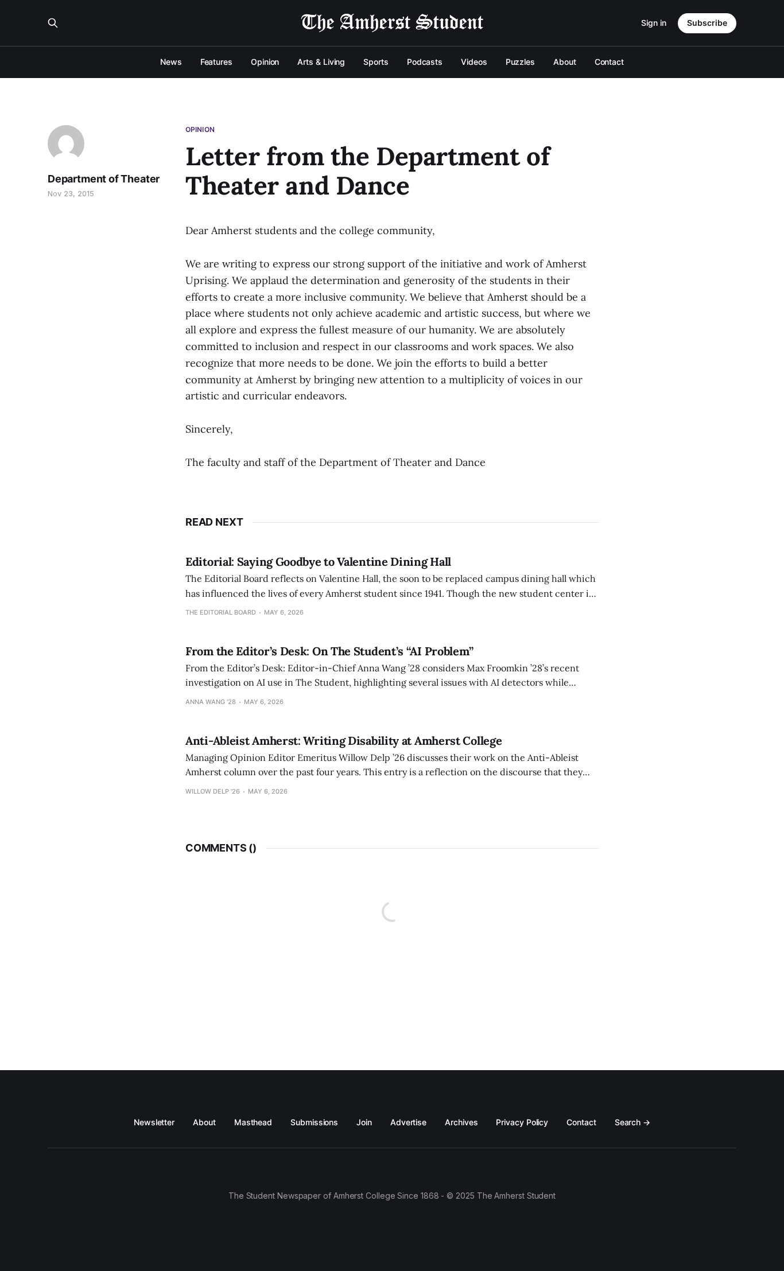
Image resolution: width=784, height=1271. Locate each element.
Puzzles (520, 62)
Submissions (314, 1122)
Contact (609, 62)
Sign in (653, 23)
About (564, 62)
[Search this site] (52, 23)
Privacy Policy (522, 1122)
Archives (461, 1122)
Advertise (408, 1122)
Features (216, 62)
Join (364, 1122)
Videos (474, 62)
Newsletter (154, 1122)
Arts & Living (321, 62)
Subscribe (707, 23)
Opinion (265, 62)
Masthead (253, 1122)
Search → (632, 1122)
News (171, 62)
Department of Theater (104, 179)
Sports (376, 62)
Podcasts (425, 62)
